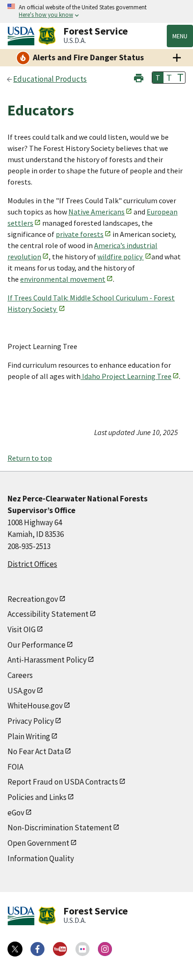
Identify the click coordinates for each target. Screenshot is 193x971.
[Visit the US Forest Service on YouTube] (59, 949)
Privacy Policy (30, 721)
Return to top (29, 458)
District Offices (32, 564)
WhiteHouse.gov (35, 705)
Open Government (38, 843)
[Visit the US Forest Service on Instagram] (104, 949)
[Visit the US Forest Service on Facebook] (37, 949)
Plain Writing (28, 736)
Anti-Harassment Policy (47, 660)
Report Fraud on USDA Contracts (62, 782)
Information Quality (40, 858)
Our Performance (36, 645)
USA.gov (21, 690)
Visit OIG (21, 629)
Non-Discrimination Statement (59, 827)
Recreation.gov (32, 599)
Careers (20, 675)
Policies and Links (37, 797)
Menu (179, 36)
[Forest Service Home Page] (47, 36)
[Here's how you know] (96, 11)
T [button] (158, 77)
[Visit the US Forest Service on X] (14, 949)
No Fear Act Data (35, 751)
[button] (138, 77)
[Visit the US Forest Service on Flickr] (82, 949)
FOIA (15, 767)
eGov (15, 812)
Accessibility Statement (48, 614)
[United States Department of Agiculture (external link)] (22, 36)
